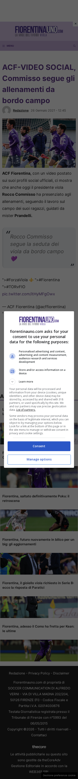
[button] (39, 382)
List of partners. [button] (26, 410)
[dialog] (39, 389)
